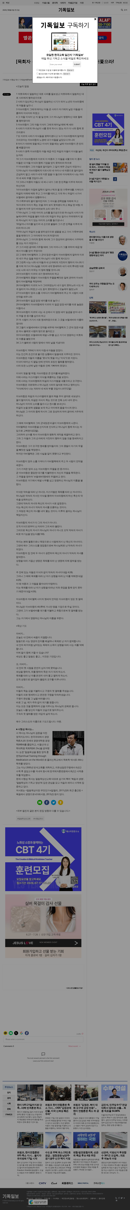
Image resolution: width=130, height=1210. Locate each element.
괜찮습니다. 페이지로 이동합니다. (49, 77)
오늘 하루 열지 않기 (88, 84)
